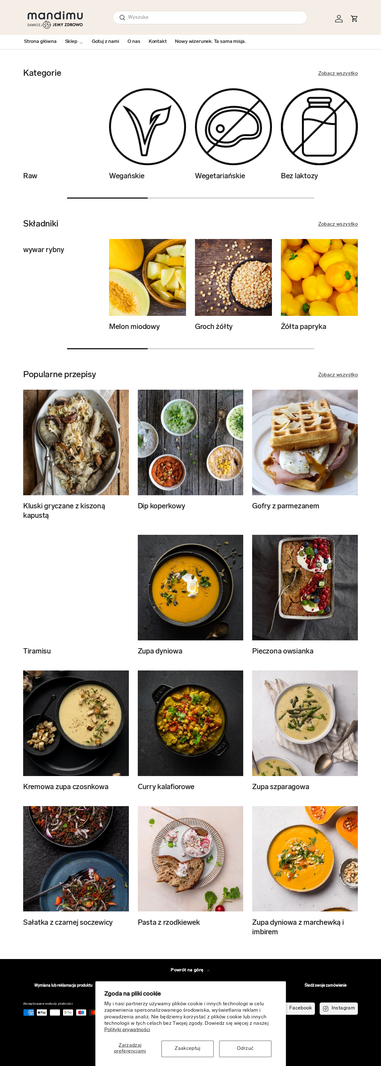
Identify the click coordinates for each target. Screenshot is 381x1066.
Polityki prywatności (127, 1030)
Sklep (71, 41)
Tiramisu (37, 651)
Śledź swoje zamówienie (326, 986)
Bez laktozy (299, 176)
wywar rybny (43, 250)
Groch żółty (214, 327)
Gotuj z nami (105, 41)
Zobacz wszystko (338, 73)
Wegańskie (126, 176)
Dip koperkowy (161, 506)
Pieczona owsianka (283, 651)
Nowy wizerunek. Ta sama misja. (210, 41)
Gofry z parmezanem (285, 506)
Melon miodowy (134, 327)
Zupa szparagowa (280, 787)
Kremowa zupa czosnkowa (65, 787)
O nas (133, 41)
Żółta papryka (303, 327)
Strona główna (40, 41)
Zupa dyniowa (160, 651)
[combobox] (210, 17)
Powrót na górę (187, 970)
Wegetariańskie (220, 176)
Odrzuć (245, 1048)
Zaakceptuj (188, 1048)
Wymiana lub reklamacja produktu (63, 986)
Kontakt (158, 41)
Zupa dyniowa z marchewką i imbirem (298, 927)
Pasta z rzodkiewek (169, 922)
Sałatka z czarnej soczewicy (68, 922)
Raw (30, 176)
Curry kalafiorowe (166, 787)
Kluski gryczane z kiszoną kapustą (64, 511)
